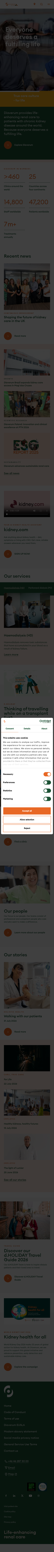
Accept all (27, 811)
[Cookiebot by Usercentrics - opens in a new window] (39, 721)
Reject (27, 828)
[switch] (47, 782)
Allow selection (27, 819)
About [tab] (44, 728)
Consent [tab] (10, 728)
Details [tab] (27, 728)
